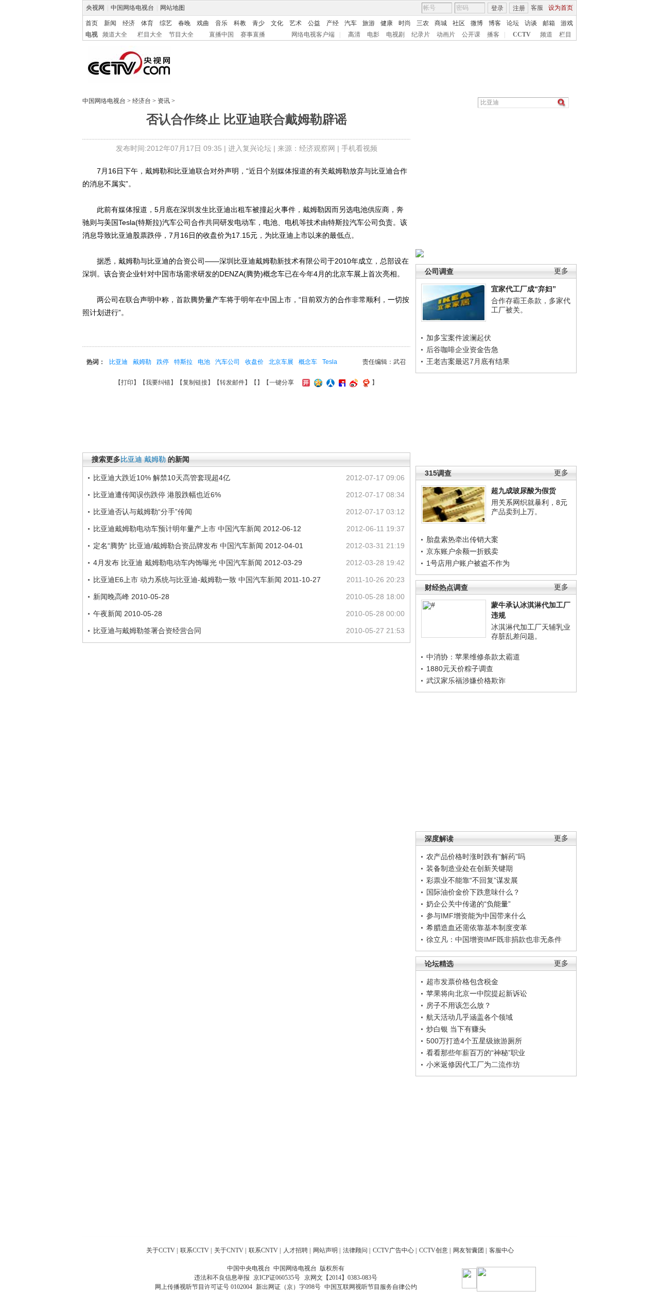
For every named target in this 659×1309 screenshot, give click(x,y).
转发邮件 (232, 382)
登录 (497, 8)
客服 (537, 7)
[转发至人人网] (329, 382)
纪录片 (420, 34)
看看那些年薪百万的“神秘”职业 (475, 1053)
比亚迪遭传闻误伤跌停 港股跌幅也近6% (157, 495)
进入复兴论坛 (249, 148)
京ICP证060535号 (276, 1277)
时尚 (404, 23)
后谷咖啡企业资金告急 (462, 349)
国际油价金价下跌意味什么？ (473, 892)
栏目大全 (149, 34)
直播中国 (221, 34)
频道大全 (114, 34)
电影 (373, 34)
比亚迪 (118, 361)
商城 (441, 23)
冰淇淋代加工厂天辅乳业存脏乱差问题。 (530, 631)
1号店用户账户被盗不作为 (468, 563)
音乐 (221, 23)
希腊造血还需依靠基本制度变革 (476, 927)
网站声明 (325, 1250)
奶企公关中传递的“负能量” (468, 904)
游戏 (567, 23)
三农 (423, 23)
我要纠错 (158, 382)
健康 (386, 23)
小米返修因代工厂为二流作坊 (473, 1064)
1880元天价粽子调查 (459, 669)
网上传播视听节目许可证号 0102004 (203, 1286)
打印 (127, 382)
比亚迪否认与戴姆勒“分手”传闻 (142, 512)
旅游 (368, 23)
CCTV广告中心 (393, 1250)
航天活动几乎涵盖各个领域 (469, 1017)
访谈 (531, 23)
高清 (354, 34)
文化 (277, 23)
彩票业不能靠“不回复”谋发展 (472, 880)
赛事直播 (252, 34)
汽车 (350, 23)
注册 (519, 8)
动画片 (446, 34)
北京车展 (281, 361)
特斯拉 (183, 361)
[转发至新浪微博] (352, 382)
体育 (147, 23)
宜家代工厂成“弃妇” (523, 289)
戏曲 (203, 23)
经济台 (141, 100)
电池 (204, 361)
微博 (477, 23)
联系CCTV (194, 1250)
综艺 (166, 23)
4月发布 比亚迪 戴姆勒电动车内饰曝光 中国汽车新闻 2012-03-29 (197, 562)
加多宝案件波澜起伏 (458, 338)
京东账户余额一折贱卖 (462, 551)
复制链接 (195, 382)
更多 (561, 271)
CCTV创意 (433, 1250)
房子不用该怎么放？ (458, 1005)
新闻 (110, 23)
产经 (332, 23)
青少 (258, 23)
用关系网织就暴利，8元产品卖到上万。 (529, 507)
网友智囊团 (468, 1250)
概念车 (308, 361)
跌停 (163, 361)
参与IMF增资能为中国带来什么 (476, 916)
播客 (493, 34)
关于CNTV (229, 1250)
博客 (495, 23)
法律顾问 (355, 1250)
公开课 (471, 34)
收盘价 (254, 361)
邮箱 (549, 23)
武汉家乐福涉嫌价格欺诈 (466, 680)
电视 (91, 34)
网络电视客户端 (313, 34)
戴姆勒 (142, 361)
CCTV (522, 34)
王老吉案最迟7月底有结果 (468, 361)
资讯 (164, 100)
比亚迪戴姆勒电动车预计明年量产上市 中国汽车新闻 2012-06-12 (197, 529)
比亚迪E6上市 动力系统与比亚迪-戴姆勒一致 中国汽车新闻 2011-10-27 (207, 579)
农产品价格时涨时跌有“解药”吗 (475, 856)
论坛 (513, 23)
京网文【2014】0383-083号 (340, 1277)
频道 (546, 34)
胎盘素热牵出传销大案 (462, 539)
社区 (459, 23)
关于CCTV (160, 1250)
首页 (91, 23)
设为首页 (560, 7)
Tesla (329, 361)
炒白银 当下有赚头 (456, 1029)
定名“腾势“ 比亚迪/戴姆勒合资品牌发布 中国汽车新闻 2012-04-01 (198, 546)
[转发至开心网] (305, 382)
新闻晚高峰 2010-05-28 (131, 596)
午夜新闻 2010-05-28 (127, 613)
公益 (314, 23)
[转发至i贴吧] (340, 382)
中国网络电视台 (132, 7)
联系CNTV (263, 1250)
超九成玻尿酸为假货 (523, 490)
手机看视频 (359, 148)
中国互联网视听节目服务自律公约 (370, 1286)
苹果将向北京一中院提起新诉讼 (476, 993)
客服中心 (501, 1250)
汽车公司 (227, 361)
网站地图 (172, 7)
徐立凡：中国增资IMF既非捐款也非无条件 (494, 939)
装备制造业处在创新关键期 (469, 868)
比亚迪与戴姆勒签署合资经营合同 (147, 630)
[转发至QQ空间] (316, 382)
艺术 (295, 23)
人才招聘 (295, 1250)
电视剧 (395, 34)
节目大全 (181, 34)
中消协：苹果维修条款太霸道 (473, 657)
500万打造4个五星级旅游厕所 (474, 1041)
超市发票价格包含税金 (462, 982)
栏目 (565, 34)
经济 (129, 23)
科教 (240, 23)
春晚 (184, 23)
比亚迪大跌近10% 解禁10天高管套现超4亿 (161, 478)
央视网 (95, 7)
